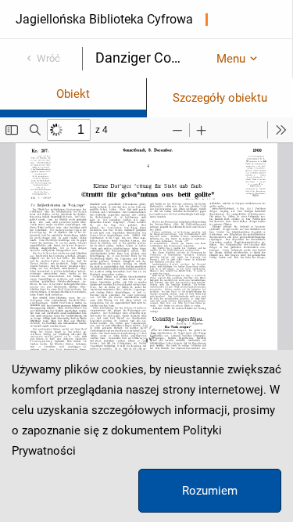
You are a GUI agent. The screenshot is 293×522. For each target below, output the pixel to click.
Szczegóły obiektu (220, 98)
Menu (230, 59)
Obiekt (73, 94)
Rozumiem (210, 491)
